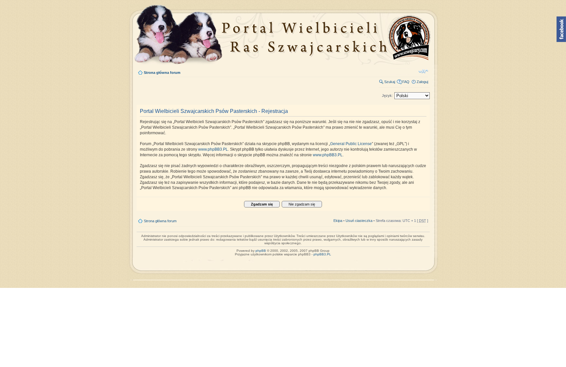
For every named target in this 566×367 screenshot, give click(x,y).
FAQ (405, 82)
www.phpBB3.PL (213, 149)
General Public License (351, 143)
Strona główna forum (162, 73)
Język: (387, 95)
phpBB (260, 250)
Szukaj (389, 82)
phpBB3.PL (322, 254)
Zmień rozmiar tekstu (423, 71)
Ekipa (337, 221)
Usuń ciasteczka (359, 221)
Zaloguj (422, 82)
